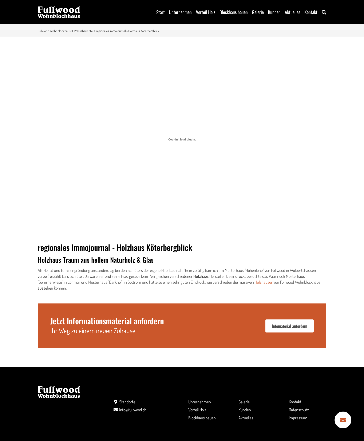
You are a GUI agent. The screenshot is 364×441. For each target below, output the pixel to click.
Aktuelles (292, 12)
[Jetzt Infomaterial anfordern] (343, 420)
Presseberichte (83, 31)
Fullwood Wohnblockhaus (54, 31)
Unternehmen (180, 12)
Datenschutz (299, 409)
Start (160, 12)
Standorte (127, 401)
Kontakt (310, 12)
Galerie (258, 12)
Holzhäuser (264, 282)
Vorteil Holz (205, 12)
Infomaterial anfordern (289, 326)
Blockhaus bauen (233, 12)
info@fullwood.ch (132, 409)
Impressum (298, 417)
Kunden (274, 12)
